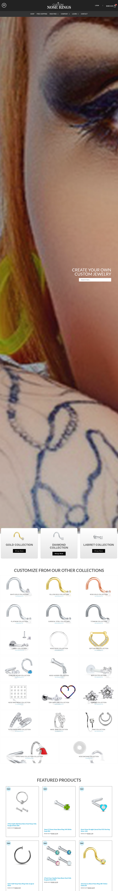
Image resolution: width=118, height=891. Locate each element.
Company (64, 14)
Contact (84, 14)
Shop (32, 14)
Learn (74, 14)
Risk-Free (53, 14)
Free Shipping (42, 14)
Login (97, 5)
